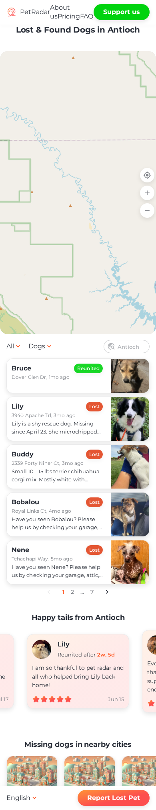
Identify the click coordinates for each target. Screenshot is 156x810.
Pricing (69, 16)
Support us (121, 12)
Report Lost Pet (113, 798)
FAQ (86, 16)
